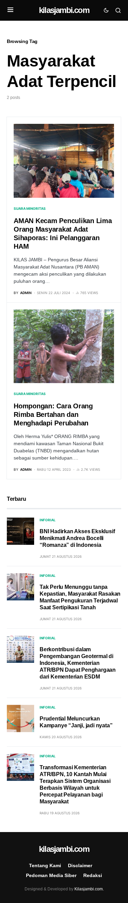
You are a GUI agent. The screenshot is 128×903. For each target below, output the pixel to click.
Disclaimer (80, 865)
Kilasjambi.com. (89, 889)
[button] (10, 10)
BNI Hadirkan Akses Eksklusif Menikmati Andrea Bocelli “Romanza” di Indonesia (77, 538)
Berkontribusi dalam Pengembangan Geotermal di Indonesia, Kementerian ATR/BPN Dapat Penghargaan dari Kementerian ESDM (78, 663)
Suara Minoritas (30, 208)
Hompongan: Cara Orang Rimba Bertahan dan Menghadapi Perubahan (53, 414)
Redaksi (92, 875)
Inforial (48, 520)
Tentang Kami (45, 865)
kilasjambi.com (64, 10)
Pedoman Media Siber (51, 875)
